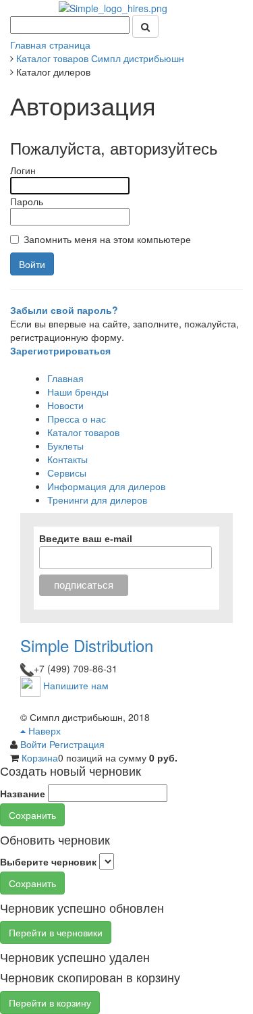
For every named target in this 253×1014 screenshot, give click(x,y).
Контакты (67, 459)
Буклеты (65, 445)
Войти (34, 744)
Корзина (40, 757)
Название (22, 793)
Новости (65, 405)
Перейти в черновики (56, 932)
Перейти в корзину (50, 1002)
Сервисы (66, 472)
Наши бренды (78, 391)
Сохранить (32, 815)
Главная (65, 378)
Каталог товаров (83, 432)
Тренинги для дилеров (97, 499)
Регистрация (77, 744)
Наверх (43, 730)
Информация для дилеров (106, 486)
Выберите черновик (48, 861)
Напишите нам (76, 685)
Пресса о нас (76, 418)
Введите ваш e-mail (85, 538)
